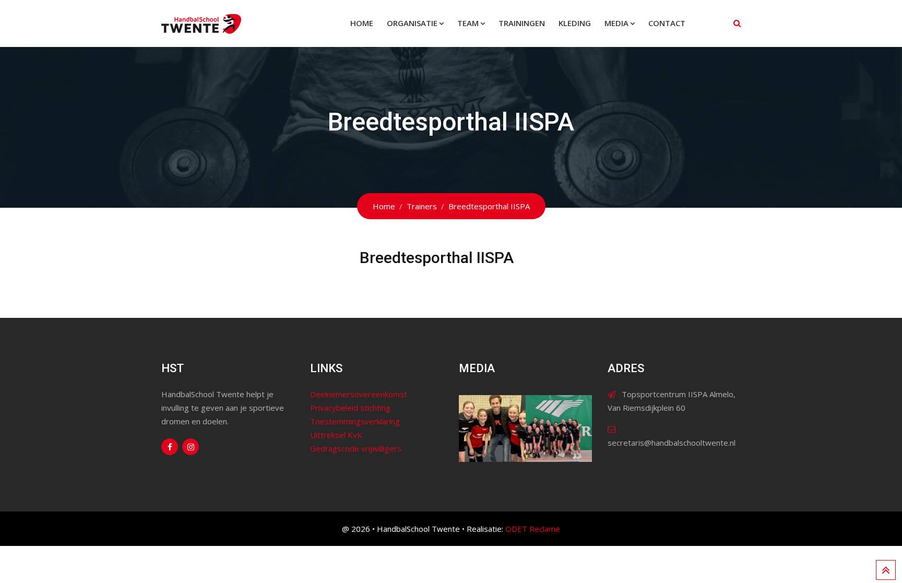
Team (468, 23)
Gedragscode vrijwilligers (355, 448)
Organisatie (412, 23)
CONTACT (666, 23)
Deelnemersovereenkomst (358, 394)
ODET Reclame (532, 528)
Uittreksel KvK (336, 435)
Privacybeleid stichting (350, 407)
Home (361, 23)
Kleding (575, 23)
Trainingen (522, 23)
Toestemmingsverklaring (355, 421)
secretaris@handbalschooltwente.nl (671, 442)
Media (616, 23)
